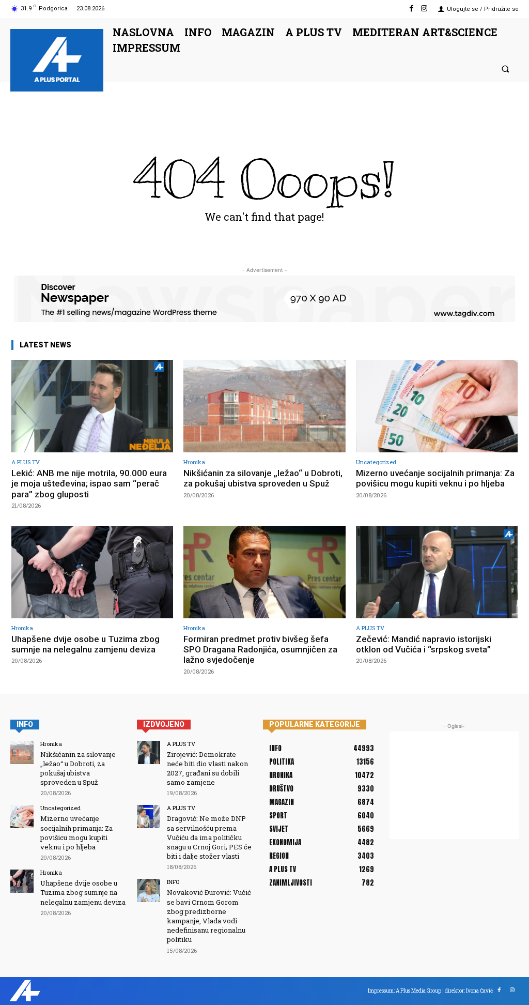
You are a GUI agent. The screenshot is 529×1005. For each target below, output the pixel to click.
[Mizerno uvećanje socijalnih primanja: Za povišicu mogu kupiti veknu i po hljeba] (437, 406)
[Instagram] (424, 8)
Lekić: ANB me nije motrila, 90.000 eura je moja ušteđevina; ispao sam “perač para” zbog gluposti (89, 483)
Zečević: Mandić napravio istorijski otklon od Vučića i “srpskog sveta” (423, 644)
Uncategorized (376, 462)
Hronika (194, 462)
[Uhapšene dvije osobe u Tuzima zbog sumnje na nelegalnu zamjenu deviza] (92, 572)
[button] (505, 68)
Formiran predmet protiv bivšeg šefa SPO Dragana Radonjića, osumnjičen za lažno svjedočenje (260, 649)
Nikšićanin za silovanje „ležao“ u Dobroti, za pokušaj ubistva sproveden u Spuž (263, 478)
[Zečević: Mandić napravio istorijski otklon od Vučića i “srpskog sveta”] (437, 572)
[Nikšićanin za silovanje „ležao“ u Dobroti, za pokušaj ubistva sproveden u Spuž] (264, 406)
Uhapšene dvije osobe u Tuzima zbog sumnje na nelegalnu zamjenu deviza (85, 644)
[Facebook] (411, 8)
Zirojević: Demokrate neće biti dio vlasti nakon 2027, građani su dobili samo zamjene (207, 768)
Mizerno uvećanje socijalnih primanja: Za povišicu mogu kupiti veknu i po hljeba (435, 478)
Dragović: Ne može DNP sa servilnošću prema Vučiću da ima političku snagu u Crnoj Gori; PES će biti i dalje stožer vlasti (209, 837)
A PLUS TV (25, 462)
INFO (173, 882)
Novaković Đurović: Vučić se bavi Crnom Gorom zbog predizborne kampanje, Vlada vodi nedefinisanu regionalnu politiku (209, 916)
